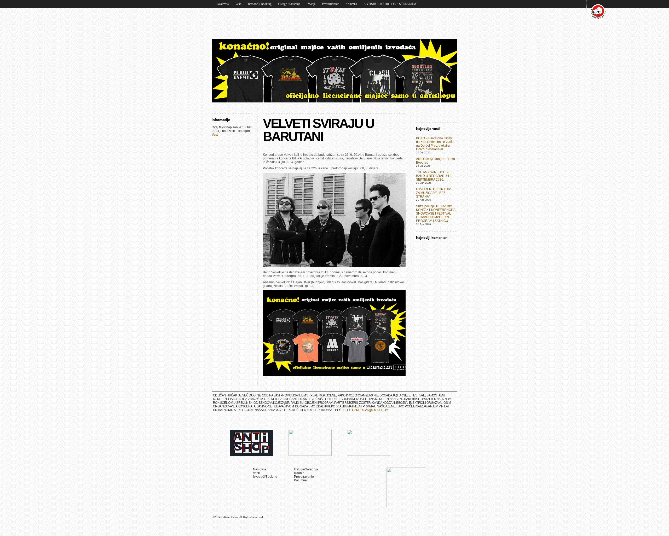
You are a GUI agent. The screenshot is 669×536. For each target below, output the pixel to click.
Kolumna (351, 4)
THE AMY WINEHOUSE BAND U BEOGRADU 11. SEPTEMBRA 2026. (434, 175)
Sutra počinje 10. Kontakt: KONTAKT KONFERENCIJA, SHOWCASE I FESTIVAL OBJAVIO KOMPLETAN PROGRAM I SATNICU (436, 213)
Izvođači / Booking (260, 4)
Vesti (238, 4)
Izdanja (311, 4)
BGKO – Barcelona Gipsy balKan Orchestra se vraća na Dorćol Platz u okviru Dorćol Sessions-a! (435, 143)
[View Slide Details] (334, 70)
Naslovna (223, 4)
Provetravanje (330, 4)
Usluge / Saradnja (289, 4)
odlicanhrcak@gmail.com (366, 410)
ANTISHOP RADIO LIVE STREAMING (391, 4)
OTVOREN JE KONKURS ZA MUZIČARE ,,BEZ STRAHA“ (434, 192)
